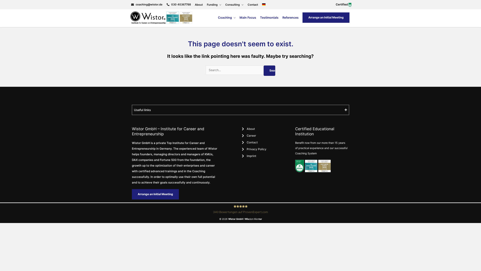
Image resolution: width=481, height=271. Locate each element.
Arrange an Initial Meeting (326, 17)
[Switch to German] (264, 4)
